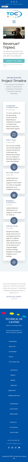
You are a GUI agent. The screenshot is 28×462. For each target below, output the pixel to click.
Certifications (14, 404)
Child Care (13, 385)
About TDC (8, 4)
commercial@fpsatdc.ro (14, 443)
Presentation (13, 341)
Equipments (12, 390)
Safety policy (14, 414)
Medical (12, 380)
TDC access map (14, 362)
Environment (14, 409)
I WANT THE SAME (14, 61)
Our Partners (14, 427)
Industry (12, 375)
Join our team (14, 432)
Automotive (14, 370)
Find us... (11, 357)
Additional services (14, 395)
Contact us (13, 422)
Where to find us (18, 4)
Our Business (12, 352)
